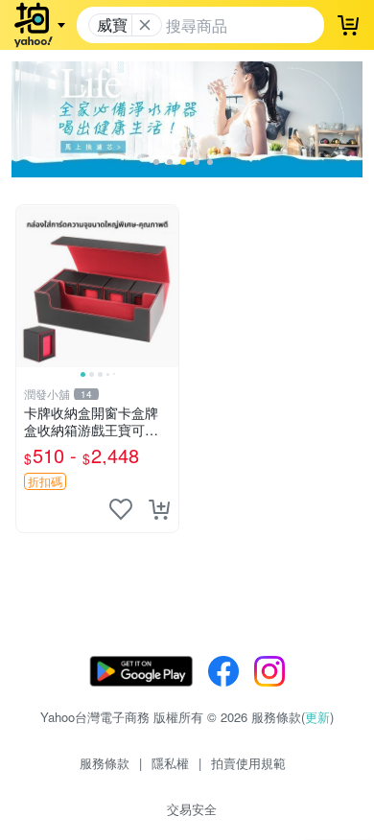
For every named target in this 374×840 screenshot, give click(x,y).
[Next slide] (165, 286)
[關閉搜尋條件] (144, 25)
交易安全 (192, 809)
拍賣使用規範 (248, 763)
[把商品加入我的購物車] (159, 509)
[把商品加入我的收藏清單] (120, 509)
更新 (317, 717)
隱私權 (170, 763)
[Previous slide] (28, 286)
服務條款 (104, 763)
